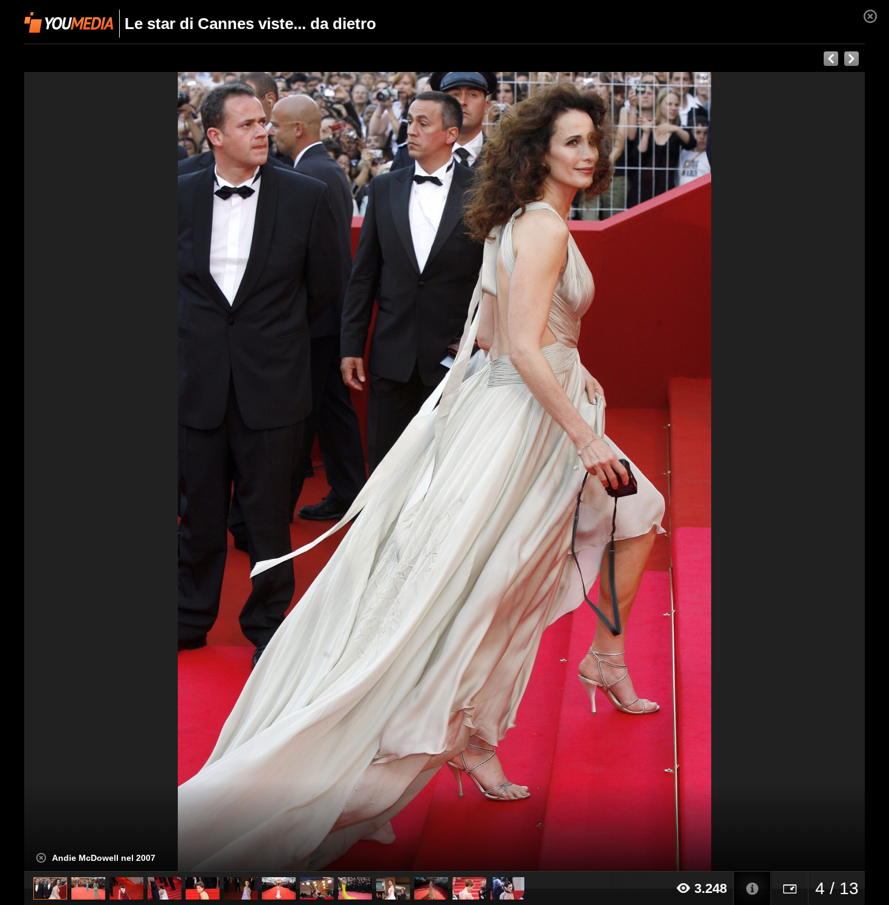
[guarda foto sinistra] (108, 472)
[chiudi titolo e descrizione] (41, 858)
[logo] (68, 22)
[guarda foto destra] (528, 472)
